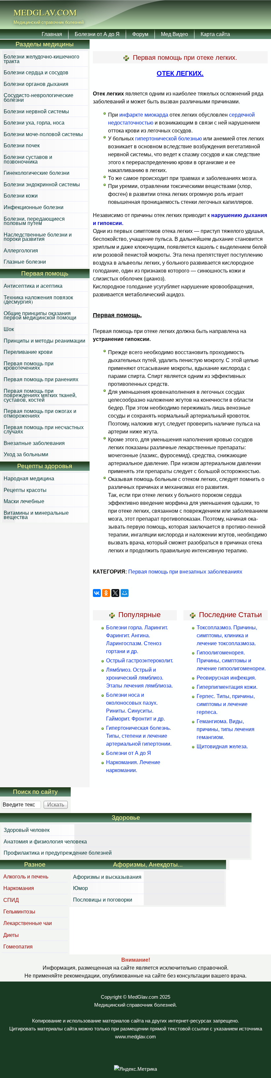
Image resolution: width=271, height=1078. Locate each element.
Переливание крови (28, 351)
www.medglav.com (135, 1036)
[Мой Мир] (125, 593)
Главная (52, 33)
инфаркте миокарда (143, 115)
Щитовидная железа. (222, 746)
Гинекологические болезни (36, 172)
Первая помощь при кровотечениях (29, 365)
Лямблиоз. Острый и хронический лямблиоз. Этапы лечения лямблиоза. (139, 677)
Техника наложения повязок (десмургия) (38, 299)
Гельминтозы (19, 911)
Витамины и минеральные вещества (36, 515)
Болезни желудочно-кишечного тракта (41, 58)
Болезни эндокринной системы (42, 184)
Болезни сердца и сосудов (36, 72)
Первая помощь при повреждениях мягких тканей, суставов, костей (40, 395)
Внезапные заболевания (34, 442)
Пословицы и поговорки (102, 899)
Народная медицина (29, 478)
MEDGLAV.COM (45, 12)
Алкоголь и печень (25, 876)
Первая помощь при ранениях (41, 379)
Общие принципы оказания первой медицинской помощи (40, 315)
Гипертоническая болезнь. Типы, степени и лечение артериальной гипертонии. (139, 736)
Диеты (11, 934)
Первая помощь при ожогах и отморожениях (40, 413)
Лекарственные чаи (27, 922)
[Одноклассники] (106, 593)
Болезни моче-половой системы (43, 133)
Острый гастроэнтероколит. (139, 660)
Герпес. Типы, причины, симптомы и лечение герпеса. (226, 704)
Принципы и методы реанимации (44, 340)
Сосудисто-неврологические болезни (38, 97)
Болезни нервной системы (36, 111)
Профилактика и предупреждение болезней (58, 852)
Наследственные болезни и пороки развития (38, 236)
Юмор (80, 887)
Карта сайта (215, 33)
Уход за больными (26, 454)
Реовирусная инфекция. (226, 678)
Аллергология (21, 250)
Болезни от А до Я (97, 33)
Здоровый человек (27, 829)
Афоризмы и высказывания (107, 876)
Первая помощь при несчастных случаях (44, 429)
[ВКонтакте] (97, 593)
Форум (140, 33)
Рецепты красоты (25, 489)
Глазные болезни (25, 261)
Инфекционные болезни (33, 207)
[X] (115, 593)
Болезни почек (22, 145)
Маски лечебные (24, 501)
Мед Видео (174, 33)
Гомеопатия (18, 946)
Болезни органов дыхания (36, 83)
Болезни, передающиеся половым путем (34, 221)
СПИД (11, 899)
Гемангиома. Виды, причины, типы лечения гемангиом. (225, 729)
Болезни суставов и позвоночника (28, 159)
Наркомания (18, 887)
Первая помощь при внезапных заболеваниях (185, 572)
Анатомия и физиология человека (45, 841)
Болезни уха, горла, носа (34, 122)
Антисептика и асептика (33, 285)
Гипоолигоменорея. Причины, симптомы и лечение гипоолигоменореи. (231, 660)
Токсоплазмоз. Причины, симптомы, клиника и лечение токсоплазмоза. (227, 635)
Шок (9, 328)
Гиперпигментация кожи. (227, 687)
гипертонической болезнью (168, 138)
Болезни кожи (21, 195)
